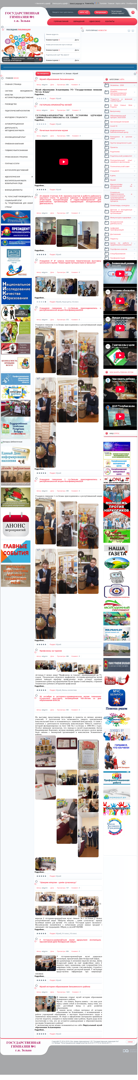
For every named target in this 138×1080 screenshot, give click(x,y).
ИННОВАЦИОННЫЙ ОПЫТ (15, 137)
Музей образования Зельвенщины (57, 79)
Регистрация (116, 11)
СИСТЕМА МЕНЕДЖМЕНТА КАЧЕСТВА (19, 93)
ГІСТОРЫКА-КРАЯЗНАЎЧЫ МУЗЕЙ (56, 104)
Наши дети (66, 302)
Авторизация (101, 12)
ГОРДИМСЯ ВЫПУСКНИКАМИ (16, 150)
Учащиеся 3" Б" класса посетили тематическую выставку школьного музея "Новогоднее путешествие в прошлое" (70, 262)
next (132, 30)
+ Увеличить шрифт (43, 3)
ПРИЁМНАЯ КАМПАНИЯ (14, 144)
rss (133, 12)
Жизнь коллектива (69, 690)
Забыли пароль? (117, 13)
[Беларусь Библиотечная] (11, 442)
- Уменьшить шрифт (60, 3)
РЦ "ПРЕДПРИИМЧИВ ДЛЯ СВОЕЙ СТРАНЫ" (19, 205)
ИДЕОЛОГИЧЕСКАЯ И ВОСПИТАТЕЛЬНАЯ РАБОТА (19, 178)
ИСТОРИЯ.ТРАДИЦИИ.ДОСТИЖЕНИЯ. (19, 97)
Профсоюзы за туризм (51, 650)
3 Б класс (75, 302)
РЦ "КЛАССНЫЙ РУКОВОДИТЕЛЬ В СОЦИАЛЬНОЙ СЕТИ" (19, 198)
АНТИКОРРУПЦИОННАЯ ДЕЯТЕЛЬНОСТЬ (14, 126)
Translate (103, 3)
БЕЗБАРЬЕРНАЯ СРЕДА (14, 183)
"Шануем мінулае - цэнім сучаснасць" (58, 882)
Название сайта (24, 1047)
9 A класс (65, 933)
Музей (58, 98)
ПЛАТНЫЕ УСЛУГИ (12, 163)
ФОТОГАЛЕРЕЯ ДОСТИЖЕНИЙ (16, 170)
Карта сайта (120, 3)
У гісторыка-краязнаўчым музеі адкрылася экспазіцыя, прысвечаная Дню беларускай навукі (70, 941)
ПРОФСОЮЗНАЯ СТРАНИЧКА (16, 157)
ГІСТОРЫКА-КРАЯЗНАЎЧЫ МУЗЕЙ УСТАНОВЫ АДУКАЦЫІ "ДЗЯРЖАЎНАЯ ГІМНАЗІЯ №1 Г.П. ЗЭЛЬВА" (68, 116)
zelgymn (45, 85)
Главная (111, 3)
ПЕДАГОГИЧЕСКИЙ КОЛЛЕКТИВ (17, 111)
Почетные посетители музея (54, 130)
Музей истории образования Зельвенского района (65, 986)
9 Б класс (73, 933)
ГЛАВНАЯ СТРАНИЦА (13, 84)
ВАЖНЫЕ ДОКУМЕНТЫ (13, 190)
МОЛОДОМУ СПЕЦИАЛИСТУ (16, 117)
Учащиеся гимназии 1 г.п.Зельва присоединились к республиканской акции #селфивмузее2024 (70, 309)
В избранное (132, 3)
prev (129, 30)
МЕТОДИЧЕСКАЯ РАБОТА (14, 130)
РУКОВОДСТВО (11, 104)
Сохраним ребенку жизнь (40, 59)
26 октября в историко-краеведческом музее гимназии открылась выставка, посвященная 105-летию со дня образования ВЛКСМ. (70, 698)
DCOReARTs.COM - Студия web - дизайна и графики (130, 1050)
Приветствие (95, 42)
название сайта (23, 18)
